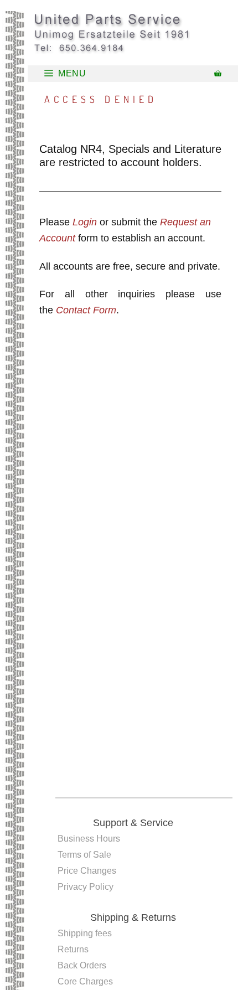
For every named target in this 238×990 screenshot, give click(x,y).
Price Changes (87, 870)
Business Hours (89, 838)
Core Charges (85, 981)
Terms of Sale (84, 854)
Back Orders (82, 965)
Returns (73, 949)
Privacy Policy (85, 886)
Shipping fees (85, 933)
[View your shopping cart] (218, 73)
